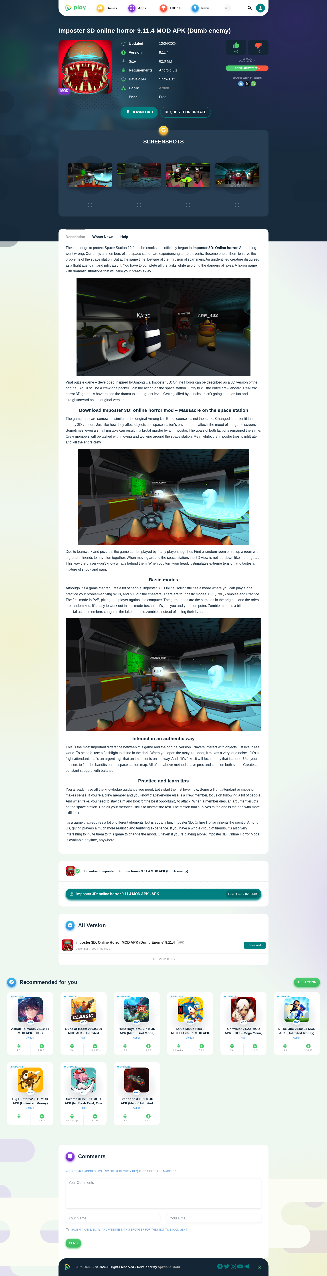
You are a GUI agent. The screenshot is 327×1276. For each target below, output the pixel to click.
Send (73, 1243)
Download (142, 112)
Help (124, 237)
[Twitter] (227, 1267)
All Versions (164, 959)
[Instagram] (234, 1267)
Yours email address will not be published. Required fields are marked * (121, 1171)
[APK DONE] (75, 8)
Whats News (102, 237)
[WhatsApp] (253, 83)
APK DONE (84, 1267)
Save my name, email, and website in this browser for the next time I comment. (129, 1229)
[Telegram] (241, 83)
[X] (247, 83)
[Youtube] (240, 1267)
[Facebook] (220, 1267)
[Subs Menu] (226, 8)
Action (164, 88)
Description (75, 237)
